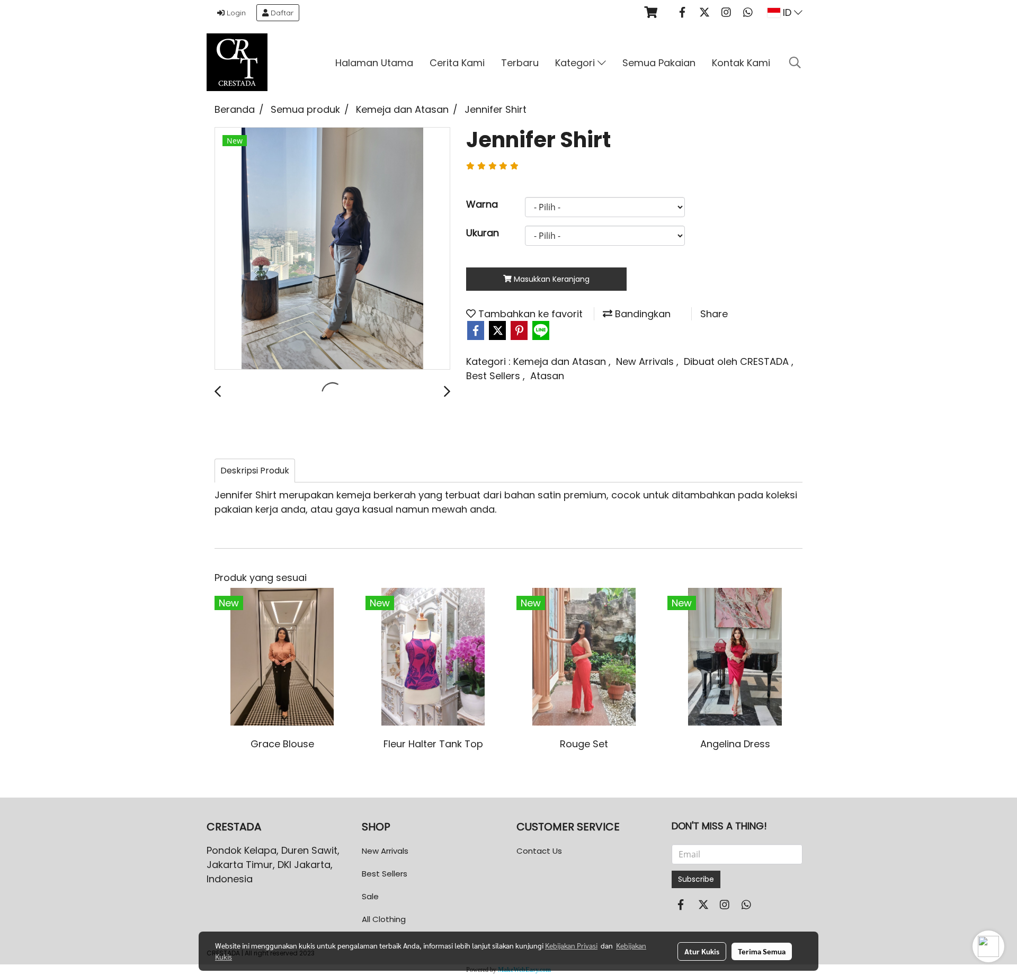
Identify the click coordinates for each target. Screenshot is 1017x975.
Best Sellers (494, 375)
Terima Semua (762, 951)
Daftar (281, 12)
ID (787, 12)
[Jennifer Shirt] (332, 249)
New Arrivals (646, 361)
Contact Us (539, 850)
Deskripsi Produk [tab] (254, 470)
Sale (370, 896)
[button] (795, 62)
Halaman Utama (374, 62)
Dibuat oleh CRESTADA (737, 361)
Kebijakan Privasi (571, 945)
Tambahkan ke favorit (529, 313)
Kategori (576, 62)
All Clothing (384, 919)
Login (235, 12)
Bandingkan (641, 313)
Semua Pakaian (658, 62)
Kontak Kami (741, 62)
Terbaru (520, 62)
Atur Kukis (701, 951)
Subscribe (696, 879)
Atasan (547, 375)
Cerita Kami (457, 62)
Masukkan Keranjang (551, 279)
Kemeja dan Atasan (561, 361)
